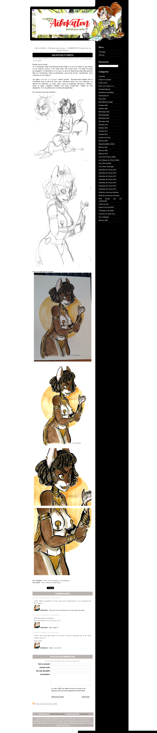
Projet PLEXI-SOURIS (106, 207)
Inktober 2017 (103, 131)
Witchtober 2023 (104, 112)
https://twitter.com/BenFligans (51, 582)
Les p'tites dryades (105, 163)
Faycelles (102, 76)
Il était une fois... (104, 204)
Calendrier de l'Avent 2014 (107, 186)
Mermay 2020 (103, 150)
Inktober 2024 (103, 108)
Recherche (104, 61)
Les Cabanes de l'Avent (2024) (109, 160)
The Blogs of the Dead (106, 210)
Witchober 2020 (104, 121)
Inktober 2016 (103, 134)
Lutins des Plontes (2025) (107, 157)
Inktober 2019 (103, 124)
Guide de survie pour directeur (109, 192)
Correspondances (104, 89)
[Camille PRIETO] (63, 127)
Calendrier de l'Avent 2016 (107, 179)
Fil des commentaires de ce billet (46, 704)
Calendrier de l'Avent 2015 (107, 182)
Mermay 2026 (103, 220)
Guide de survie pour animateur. (109, 195)
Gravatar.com (76, 661)
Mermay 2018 (103, 153)
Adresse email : (45, 667)
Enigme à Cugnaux (105, 79)
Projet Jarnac (103, 83)
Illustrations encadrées (106, 92)
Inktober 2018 (103, 128)
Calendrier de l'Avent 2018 (107, 173)
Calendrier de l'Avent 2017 (107, 176)
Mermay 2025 (103, 141)
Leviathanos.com (57, 714)
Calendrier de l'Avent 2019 (107, 170)
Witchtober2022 (104, 115)
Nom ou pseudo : (44, 664)
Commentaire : (45, 674)
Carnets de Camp (104, 137)
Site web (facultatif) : (43, 671)
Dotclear (84, 714)
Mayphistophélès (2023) (106, 144)
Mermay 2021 (103, 147)
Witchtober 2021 (104, 118)
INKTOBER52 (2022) (106, 102)
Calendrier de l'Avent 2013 (107, 189)
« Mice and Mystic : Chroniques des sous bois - (50, 48)
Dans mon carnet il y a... (107, 86)
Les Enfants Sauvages (106, 166)
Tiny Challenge (104, 217)
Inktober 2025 (103, 105)
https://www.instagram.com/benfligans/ (56, 580)
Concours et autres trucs (107, 214)
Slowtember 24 (104, 95)
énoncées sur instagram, (49, 79)
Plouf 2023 (102, 99)
